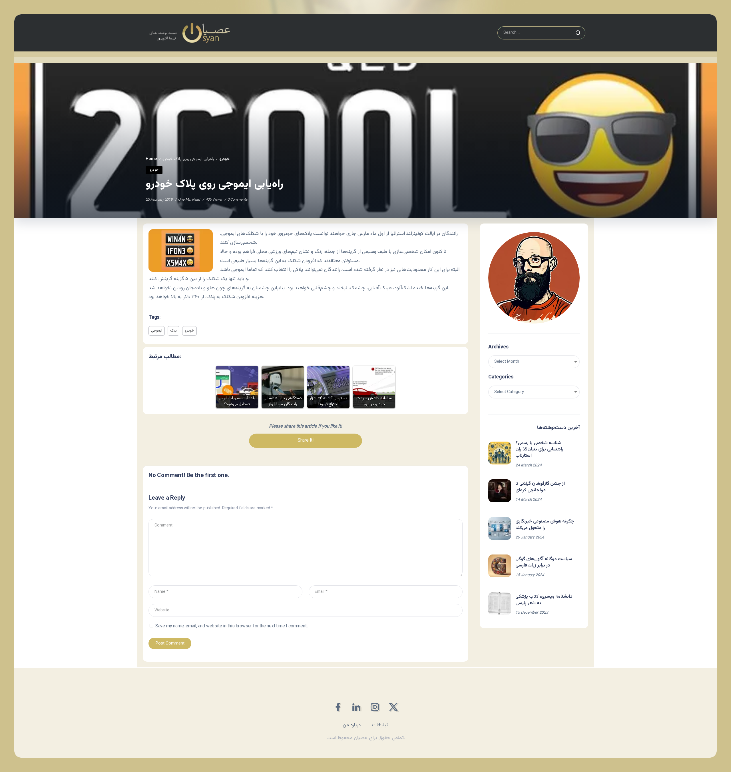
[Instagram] (375, 707)
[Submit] (578, 33)
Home (151, 159)
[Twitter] (393, 707)
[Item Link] (499, 453)
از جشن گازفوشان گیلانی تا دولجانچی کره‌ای (540, 487)
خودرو (224, 159)
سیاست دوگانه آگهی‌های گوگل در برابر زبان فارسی (543, 562)
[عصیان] (189, 33)
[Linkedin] (356, 707)
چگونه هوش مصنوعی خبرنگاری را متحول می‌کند (544, 524)
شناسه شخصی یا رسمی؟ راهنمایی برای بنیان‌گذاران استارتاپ (539, 450)
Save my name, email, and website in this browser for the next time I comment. (231, 626)
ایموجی (156, 331)
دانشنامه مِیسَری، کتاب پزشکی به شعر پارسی (544, 600)
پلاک (173, 331)
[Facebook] (338, 707)
